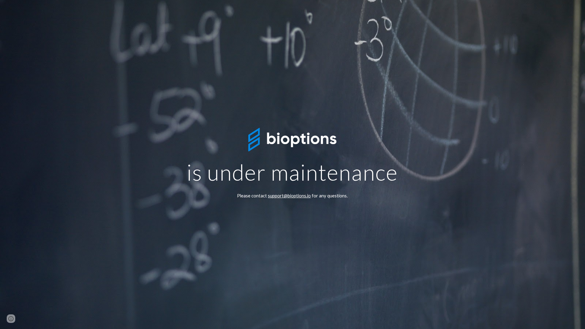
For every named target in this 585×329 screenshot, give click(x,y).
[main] (292, 171)
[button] (11, 318)
